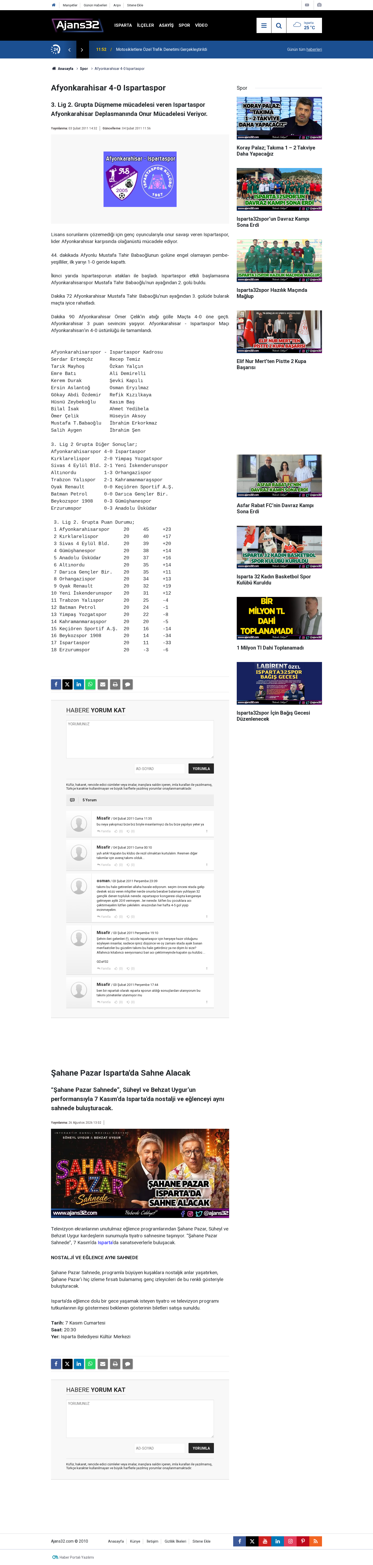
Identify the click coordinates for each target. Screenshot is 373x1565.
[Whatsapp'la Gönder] (90, 684)
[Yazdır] (115, 684)
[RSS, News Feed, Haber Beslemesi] (315, 1541)
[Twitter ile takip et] (252, 1541)
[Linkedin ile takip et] (277, 1541)
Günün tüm (304, 49)
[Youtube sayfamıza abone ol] (265, 1541)
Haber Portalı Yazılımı (77, 1557)
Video (201, 25)
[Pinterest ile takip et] (303, 1541)
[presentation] (69, 50)
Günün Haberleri (95, 5)
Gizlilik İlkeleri (175, 1541)
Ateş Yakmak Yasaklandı (137, 49)
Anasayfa (65, 69)
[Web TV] (307, 5)
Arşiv (117, 5)
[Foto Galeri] (319, 5)
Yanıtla (106, 831)
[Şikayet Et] (207, 831)
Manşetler (70, 5)
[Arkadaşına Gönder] (103, 684)
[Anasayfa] (54, 5)
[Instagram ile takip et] (290, 1541)
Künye (135, 1541)
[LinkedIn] (79, 684)
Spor (184, 25)
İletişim (152, 1541)
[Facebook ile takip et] (239, 1541)
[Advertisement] (27, 134)
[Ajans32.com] (77, 25)
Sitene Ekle (135, 5)
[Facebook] (56, 684)
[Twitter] (67, 684)
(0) (120, 831)
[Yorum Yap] (128, 684)
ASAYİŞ (166, 25)
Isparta (123, 25)
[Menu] (263, 26)
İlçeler (145, 25)
